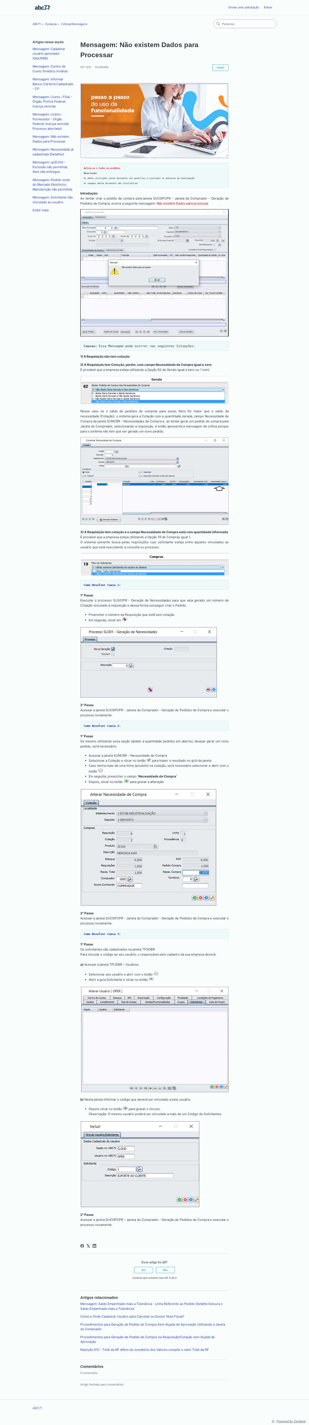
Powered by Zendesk (291, 1421)
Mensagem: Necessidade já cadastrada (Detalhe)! (53, 151)
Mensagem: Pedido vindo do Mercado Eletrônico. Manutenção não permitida (52, 184)
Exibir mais (41, 210)
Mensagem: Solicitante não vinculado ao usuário (53, 199)
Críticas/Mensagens (74, 24)
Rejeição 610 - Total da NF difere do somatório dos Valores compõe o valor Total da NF (144, 1350)
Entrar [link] (268, 7)
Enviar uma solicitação (243, 7)
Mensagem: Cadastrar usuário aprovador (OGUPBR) (49, 53)
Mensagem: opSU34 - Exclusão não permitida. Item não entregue (50, 167)
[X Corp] (88, 1246)
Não (165, 1270)
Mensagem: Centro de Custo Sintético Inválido (50, 68)
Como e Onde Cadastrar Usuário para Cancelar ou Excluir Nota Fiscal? (132, 1316)
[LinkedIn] (94, 1246)
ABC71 (37, 24)
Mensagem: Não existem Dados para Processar (51, 139)
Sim (143, 1270)
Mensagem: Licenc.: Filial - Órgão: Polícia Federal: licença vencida (52, 101)
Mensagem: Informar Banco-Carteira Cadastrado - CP (53, 84)
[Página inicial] (43, 7)
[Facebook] (82, 1246)
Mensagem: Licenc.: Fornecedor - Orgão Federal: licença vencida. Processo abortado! (51, 121)
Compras (51, 24)
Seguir (220, 67)
